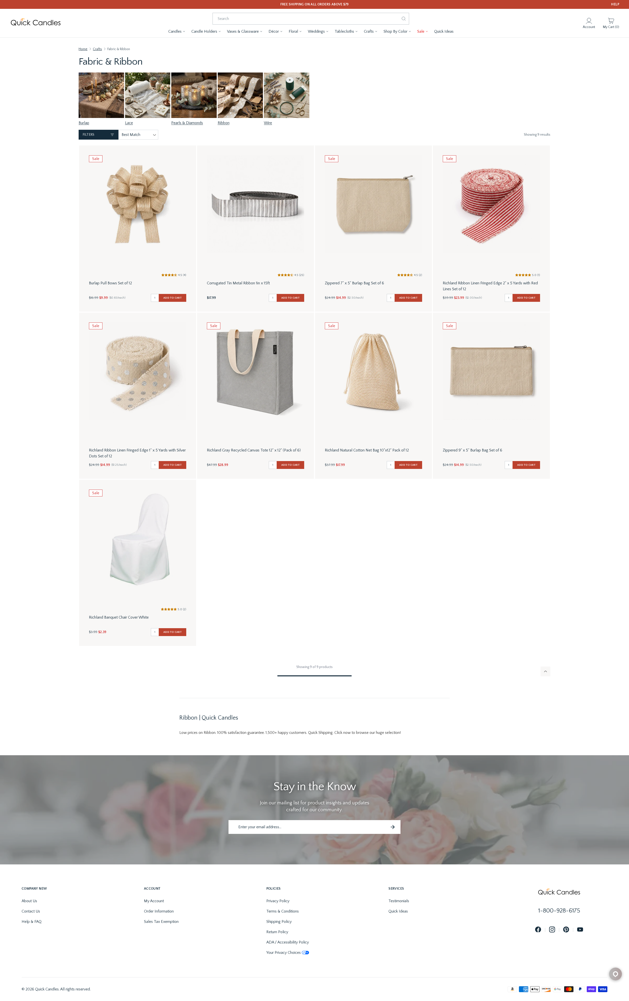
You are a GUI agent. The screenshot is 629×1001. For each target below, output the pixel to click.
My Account (154, 901)
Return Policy (277, 932)
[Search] (403, 18)
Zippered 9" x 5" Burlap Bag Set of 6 (472, 450)
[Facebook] (538, 930)
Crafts (97, 49)
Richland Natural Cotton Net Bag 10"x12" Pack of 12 (367, 450)
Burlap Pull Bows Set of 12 (110, 283)
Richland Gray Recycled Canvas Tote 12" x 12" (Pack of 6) (254, 450)
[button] (177, 31)
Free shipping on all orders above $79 (314, 4)
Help (615, 4)
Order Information (159, 911)
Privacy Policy (277, 901)
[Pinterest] (566, 930)
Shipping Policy (279, 921)
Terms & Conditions (282, 911)
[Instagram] (552, 930)
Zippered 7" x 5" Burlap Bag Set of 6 (354, 283)
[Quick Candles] (35, 23)
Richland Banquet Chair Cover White (119, 617)
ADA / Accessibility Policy (287, 942)
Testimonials (398, 901)
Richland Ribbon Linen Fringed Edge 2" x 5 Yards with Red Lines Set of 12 (490, 286)
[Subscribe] (393, 827)
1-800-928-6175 (559, 911)
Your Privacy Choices (283, 952)
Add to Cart (172, 297)
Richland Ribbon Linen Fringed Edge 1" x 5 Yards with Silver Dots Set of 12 (137, 453)
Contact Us (31, 911)
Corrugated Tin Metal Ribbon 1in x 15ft (238, 283)
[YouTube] (580, 930)
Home (83, 49)
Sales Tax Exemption (161, 921)
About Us (29, 901)
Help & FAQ (32, 921)
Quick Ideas (398, 911)
